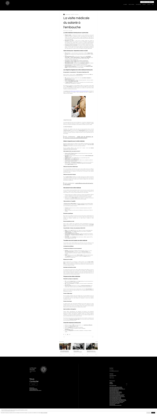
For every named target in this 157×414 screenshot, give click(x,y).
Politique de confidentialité (44, 412)
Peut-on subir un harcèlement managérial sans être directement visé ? (78, 351)
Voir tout (97, 341)
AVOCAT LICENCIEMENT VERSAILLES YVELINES (115, 398)
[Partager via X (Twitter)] (65, 334)
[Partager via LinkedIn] (67, 334)
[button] (131, 4)
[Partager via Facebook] (63, 334)
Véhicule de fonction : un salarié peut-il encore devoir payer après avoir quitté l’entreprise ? (91, 351)
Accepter (153, 412)
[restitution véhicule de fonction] (92, 346)
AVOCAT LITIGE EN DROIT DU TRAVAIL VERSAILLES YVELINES (116, 401)
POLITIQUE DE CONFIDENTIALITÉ (33, 388)
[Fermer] (156, 412)
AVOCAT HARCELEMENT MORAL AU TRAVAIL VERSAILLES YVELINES (117, 400)
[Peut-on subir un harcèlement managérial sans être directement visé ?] (78, 346)
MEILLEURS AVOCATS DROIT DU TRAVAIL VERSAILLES (35, 390)
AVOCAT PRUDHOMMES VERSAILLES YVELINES (115, 397)
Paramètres (148, 412)
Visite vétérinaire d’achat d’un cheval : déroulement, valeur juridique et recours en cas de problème (65, 351)
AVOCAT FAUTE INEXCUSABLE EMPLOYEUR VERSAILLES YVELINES (117, 399)
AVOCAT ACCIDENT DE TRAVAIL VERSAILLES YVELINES (116, 402)
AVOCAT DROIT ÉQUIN (112, 404)
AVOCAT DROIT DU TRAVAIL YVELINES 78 (114, 403)
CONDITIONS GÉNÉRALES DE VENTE (33, 389)
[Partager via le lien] (69, 334)
